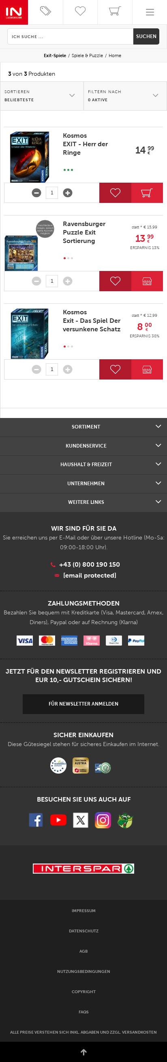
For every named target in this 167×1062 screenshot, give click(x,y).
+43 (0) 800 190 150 (89, 564)
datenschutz (83, 931)
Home (115, 55)
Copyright (84, 991)
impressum (84, 910)
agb (83, 951)
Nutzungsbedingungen (83, 971)
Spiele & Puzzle (87, 55)
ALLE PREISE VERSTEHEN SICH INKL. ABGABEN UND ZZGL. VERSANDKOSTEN (83, 1032)
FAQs (84, 1012)
